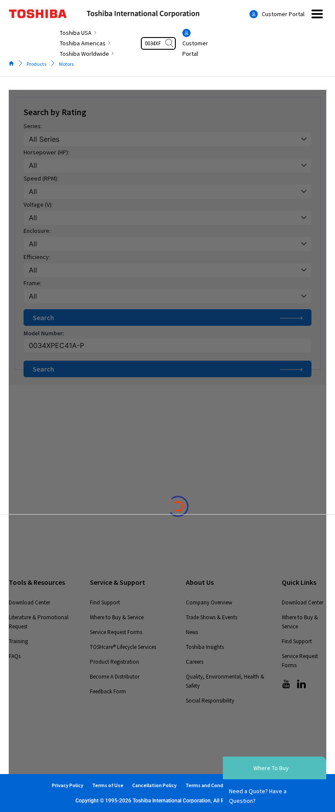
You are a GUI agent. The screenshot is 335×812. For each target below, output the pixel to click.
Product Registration (114, 661)
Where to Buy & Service (117, 617)
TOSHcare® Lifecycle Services (123, 647)
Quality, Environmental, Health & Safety (225, 681)
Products (36, 64)
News (192, 632)
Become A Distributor (115, 676)
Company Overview (209, 602)
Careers (194, 661)
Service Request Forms (116, 632)
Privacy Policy (67, 785)
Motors (66, 64)
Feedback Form (108, 691)
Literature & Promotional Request (38, 622)
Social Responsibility (210, 700)
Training (18, 641)
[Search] (170, 43)
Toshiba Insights (205, 647)
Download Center (29, 602)
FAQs (15, 656)
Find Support (105, 602)
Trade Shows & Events (211, 617)
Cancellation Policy (154, 785)
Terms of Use (107, 785)
